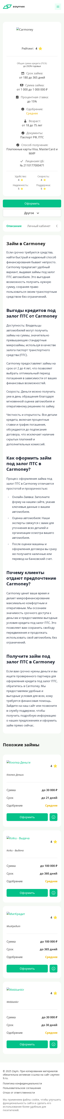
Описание (14, 226)
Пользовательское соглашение (22, 1088)
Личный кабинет (38, 226)
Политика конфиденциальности (22, 1083)
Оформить (32, 203)
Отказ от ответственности (19, 1092)
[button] (32, 213)
